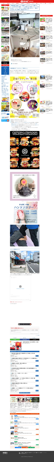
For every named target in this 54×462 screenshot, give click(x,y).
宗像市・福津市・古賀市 (4, 88)
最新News (8, 3)
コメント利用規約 (37, 335)
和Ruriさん (16, 122)
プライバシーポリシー (44, 452)
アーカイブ (50, 3)
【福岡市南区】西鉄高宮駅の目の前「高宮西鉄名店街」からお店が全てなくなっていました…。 (5, 34)
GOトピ (4, 3)
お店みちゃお (28, 3)
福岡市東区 (3, 80)
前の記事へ (15, 337)
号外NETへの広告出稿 (33, 452)
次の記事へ (34, 337)
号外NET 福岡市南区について (23, 453)
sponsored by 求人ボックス (20, 351)
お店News (22, 3)
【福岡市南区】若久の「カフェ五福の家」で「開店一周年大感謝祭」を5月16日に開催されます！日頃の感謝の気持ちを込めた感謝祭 (49, 103)
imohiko (15, 412)
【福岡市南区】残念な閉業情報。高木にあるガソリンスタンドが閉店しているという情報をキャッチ (5, 44)
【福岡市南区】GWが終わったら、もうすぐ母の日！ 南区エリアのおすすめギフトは (5, 53)
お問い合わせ (38, 452)
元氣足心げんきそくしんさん (15, 123)
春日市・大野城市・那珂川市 (5, 89)
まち (33, 3)
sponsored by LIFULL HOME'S (34, 413)
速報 (45, 3)
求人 (13, 3)
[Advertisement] (46, 10)
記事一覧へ (24, 337)
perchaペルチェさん (27, 122)
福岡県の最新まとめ (4, 76)
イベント (41, 3)
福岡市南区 (31, 1)
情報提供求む (27, 452)
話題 (36, 3)
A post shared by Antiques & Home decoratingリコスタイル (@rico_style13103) (21, 299)
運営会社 (24, 452)
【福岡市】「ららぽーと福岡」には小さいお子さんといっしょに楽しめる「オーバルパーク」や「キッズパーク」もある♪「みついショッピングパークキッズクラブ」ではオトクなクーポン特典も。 (49, 29)
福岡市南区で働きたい (14, 351)
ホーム (20, 452)
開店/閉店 (17, 3)
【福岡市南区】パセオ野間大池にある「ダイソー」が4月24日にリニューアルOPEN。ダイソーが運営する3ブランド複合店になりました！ (49, 38)
